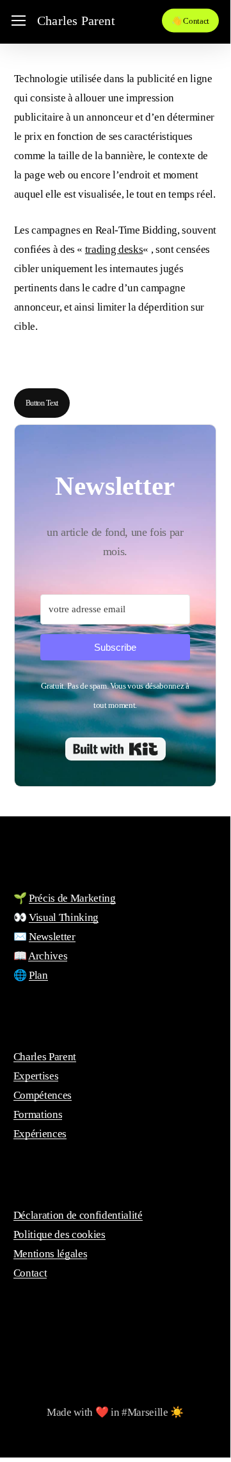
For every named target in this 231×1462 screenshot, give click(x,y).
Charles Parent (76, 20)
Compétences (42, 1095)
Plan (38, 975)
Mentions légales (50, 1254)
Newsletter (52, 937)
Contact (30, 1273)
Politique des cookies (59, 1234)
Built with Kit (115, 749)
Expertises (36, 1076)
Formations (38, 1114)
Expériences (40, 1134)
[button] (19, 21)
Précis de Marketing (72, 898)
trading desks (114, 249)
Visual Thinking (64, 917)
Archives (47, 956)
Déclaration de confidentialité (78, 1215)
